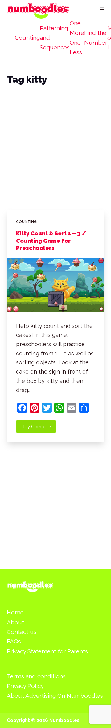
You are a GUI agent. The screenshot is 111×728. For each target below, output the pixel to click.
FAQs (14, 641)
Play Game (38, 428)
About (15, 622)
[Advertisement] (55, 154)
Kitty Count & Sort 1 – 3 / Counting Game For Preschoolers (51, 240)
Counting (27, 37)
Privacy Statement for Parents (47, 651)
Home (15, 612)
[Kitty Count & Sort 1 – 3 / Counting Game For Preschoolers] (56, 285)
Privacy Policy (25, 685)
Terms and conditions (36, 676)
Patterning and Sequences (55, 38)
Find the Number (95, 37)
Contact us (21, 631)
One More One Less (77, 38)
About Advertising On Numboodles (55, 695)
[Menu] (102, 9)
